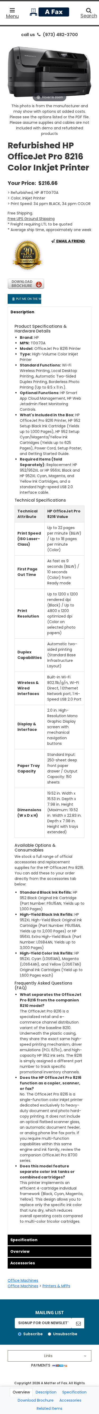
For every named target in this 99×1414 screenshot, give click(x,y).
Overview (20, 1251)
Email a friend (70, 241)
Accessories (22, 1263)
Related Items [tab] (49, 1408)
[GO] (78, 1323)
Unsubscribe (65, 1334)
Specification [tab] (74, 1392)
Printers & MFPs (56, 1286)
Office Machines (23, 1280)
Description (22, 312)
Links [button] (48, 1355)
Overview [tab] (21, 1392)
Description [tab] (46, 1392)
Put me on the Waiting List (28, 299)
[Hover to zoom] (50, 71)
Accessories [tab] (70, 1400)
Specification (23, 1239)
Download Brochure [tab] (36, 1400)
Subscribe (33, 1334)
